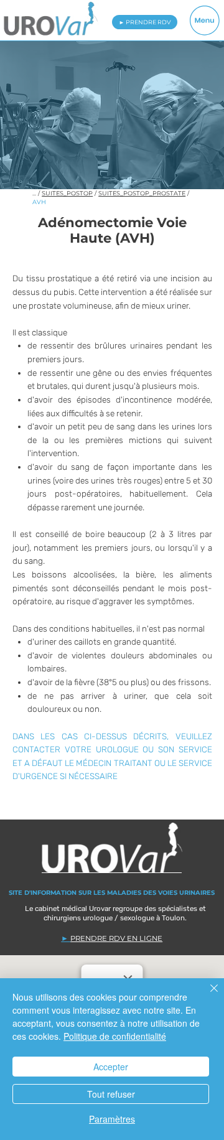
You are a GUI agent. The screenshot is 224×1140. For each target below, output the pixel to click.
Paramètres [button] (112, 1119)
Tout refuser (111, 1094)
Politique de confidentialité (114, 1036)
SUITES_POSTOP (67, 193)
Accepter (110, 1066)
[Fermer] (207, 996)
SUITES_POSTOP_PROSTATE (141, 193)
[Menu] (204, 21)
